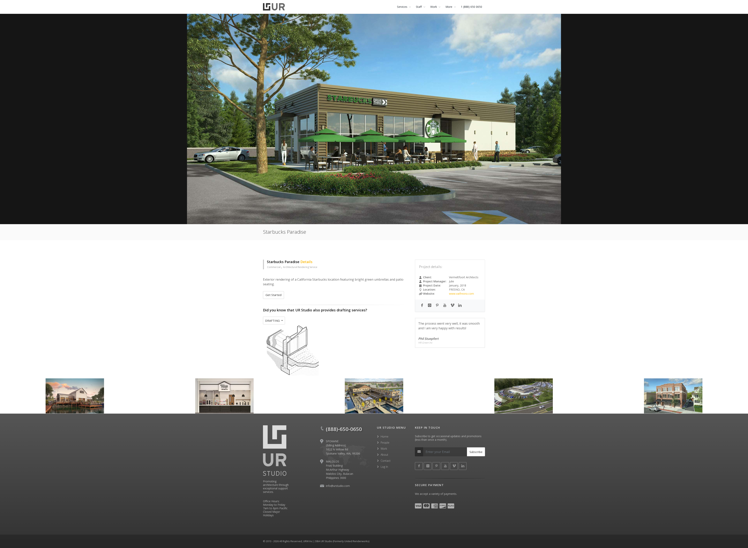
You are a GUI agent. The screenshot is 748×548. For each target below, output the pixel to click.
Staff (419, 7)
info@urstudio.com (338, 486)
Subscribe (475, 452)
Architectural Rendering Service (300, 267)
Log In (384, 467)
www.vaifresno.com (461, 293)
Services (402, 7)
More (448, 7)
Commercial (274, 267)
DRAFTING (272, 320)
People (385, 442)
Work (384, 448)
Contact (386, 461)
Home (384, 436)
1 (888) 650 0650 (471, 7)
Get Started (273, 295)
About (384, 454)
